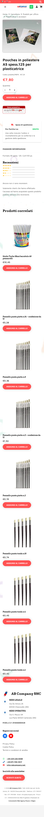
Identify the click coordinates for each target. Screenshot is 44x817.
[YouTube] (11, 736)
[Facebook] (5, 736)
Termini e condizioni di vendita (15, 750)
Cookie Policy (8, 747)
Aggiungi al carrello (17, 97)
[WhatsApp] (31, 7)
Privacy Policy (8, 744)
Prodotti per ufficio (30, 14)
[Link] (37, 6)
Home (5, 14)
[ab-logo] (22, 7)
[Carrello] (41, 6)
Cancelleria (15, 14)
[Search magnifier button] (40, 1)
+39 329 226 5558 (15, 759)
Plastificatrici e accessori (16, 17)
